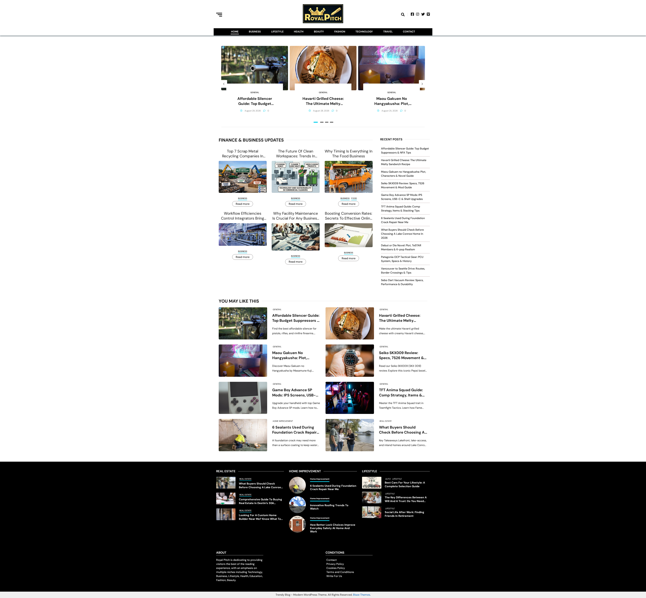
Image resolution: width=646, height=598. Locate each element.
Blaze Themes (361, 594)
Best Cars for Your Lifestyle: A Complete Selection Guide (405, 484)
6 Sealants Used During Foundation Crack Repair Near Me (294, 430)
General (254, 92)
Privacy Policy (335, 564)
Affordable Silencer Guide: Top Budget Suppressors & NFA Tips (254, 101)
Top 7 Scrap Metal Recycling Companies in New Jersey (242, 154)
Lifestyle (277, 31)
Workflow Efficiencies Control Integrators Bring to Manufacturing (242, 216)
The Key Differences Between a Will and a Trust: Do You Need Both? (406, 499)
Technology (364, 31)
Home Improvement (283, 421)
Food (354, 198)
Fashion (339, 31)
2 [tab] (322, 122)
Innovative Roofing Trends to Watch (329, 507)
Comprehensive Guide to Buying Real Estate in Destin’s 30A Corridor (260, 501)
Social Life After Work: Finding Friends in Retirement (404, 514)
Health (298, 31)
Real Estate (386, 421)
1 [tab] (316, 122)
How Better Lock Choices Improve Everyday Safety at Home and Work (332, 528)
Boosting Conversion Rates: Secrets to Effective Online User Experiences (348, 216)
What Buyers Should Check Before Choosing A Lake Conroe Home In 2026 (402, 234)
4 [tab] (331, 122)
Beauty (319, 31)
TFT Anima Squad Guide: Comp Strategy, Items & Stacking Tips (401, 393)
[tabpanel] (254, 84)
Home (235, 31)
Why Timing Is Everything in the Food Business (348, 154)
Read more (242, 204)
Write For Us (334, 576)
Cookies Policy (335, 568)
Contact (409, 31)
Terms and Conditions (340, 572)
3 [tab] (326, 122)
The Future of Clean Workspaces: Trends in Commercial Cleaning (295, 154)
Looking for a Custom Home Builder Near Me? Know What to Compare (260, 517)
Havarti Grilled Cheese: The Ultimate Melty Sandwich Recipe (323, 101)
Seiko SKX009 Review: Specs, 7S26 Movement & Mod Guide (401, 355)
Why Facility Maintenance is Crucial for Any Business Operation (295, 216)
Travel (388, 31)
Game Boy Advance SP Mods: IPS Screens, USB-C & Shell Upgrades (295, 393)
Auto (388, 479)
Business (255, 31)
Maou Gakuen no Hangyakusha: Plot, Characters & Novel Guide (391, 101)
